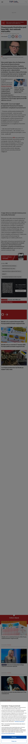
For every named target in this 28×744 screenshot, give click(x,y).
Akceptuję (14, 737)
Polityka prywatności (19, 721)
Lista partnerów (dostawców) (8, 733)
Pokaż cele (14, 741)
